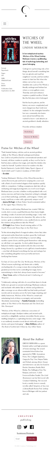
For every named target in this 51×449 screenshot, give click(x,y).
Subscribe (31, 439)
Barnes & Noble (31, 137)
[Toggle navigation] (4, 23)
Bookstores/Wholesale (25, 433)
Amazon (28, 142)
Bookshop (28, 132)
